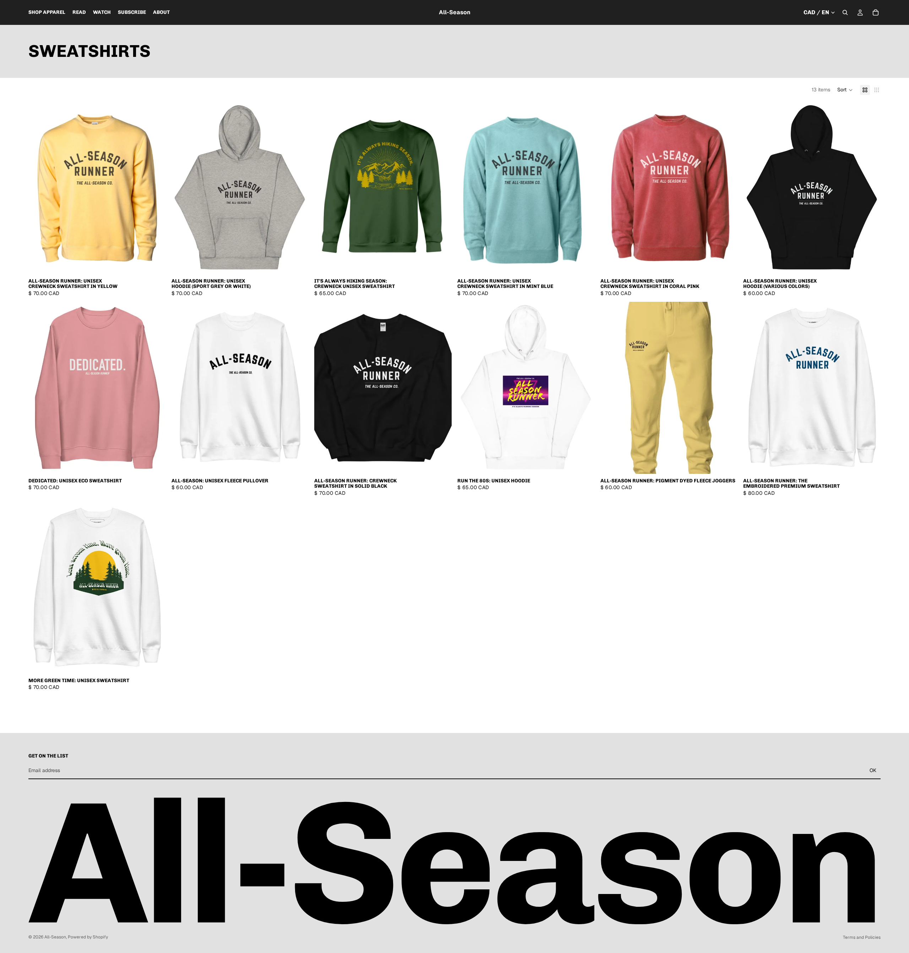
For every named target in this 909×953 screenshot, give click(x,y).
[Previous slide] (39, 188)
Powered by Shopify (88, 937)
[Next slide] (155, 188)
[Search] (845, 12)
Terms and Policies (862, 937)
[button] (845, 90)
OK (873, 770)
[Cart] (875, 12)
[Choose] (154, 263)
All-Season (55, 937)
